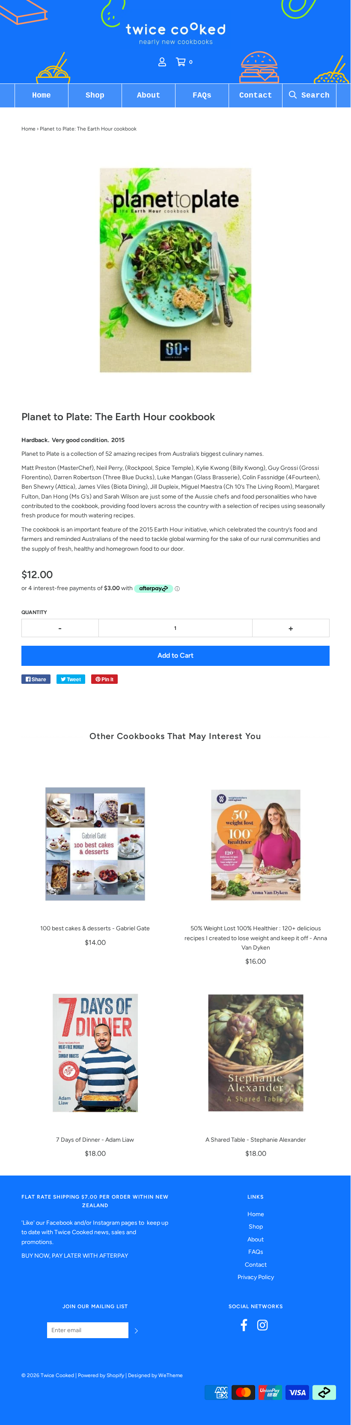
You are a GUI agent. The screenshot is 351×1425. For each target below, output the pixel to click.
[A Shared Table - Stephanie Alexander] (256, 1053)
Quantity (34, 612)
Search (313, 95)
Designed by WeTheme (155, 1375)
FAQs (202, 95)
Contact (255, 95)
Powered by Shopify (101, 1375)
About (149, 95)
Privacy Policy (256, 1277)
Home (41, 95)
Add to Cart (175, 655)
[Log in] (162, 62)
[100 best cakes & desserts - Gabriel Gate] (95, 841)
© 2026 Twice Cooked (47, 1375)
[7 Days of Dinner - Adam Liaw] (95, 1053)
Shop (95, 95)
